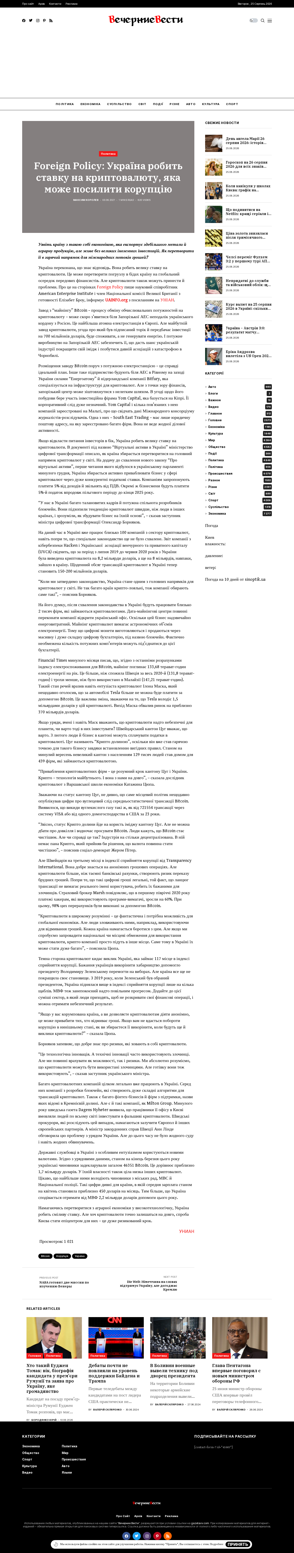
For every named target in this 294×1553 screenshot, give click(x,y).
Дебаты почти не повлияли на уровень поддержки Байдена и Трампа (114, 1373)
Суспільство (239, 507)
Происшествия (239, 473)
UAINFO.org (116, 300)
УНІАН (167, 300)
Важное (239, 400)
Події (239, 453)
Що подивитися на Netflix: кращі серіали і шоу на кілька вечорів (247, 213)
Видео (239, 407)
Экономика (239, 514)
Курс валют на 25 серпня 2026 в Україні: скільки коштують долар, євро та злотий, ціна (249, 310)
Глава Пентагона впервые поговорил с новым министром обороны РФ (236, 1373)
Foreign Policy (110, 287)
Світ (239, 493)
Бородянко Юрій (43, 1420)
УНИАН (186, 1231)
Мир (239, 440)
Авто (239, 387)
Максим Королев (86, 200)
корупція (62, 1256)
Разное (239, 480)
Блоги (239, 393)
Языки (67, 1472)
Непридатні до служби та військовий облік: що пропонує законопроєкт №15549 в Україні (248, 287)
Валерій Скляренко (107, 1409)
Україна (80, 1256)
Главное (239, 413)
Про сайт (123, 1516)
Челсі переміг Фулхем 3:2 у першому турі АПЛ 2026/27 (248, 261)
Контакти (154, 1516)
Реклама (171, 1516)
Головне (239, 420)
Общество (239, 447)
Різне (239, 487)
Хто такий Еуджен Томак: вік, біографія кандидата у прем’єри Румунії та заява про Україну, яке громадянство (51, 1378)
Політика (239, 467)
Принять (238, 1544)
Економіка (239, 427)
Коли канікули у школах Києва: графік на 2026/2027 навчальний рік (248, 192)
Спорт (239, 500)
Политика (108, 153)
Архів (138, 1516)
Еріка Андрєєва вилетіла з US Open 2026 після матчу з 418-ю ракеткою (248, 358)
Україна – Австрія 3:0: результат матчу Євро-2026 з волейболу (247, 332)
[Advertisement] (147, 66)
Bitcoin (45, 1256)
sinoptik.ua (255, 579)
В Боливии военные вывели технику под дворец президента (174, 1371)
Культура (239, 433)
